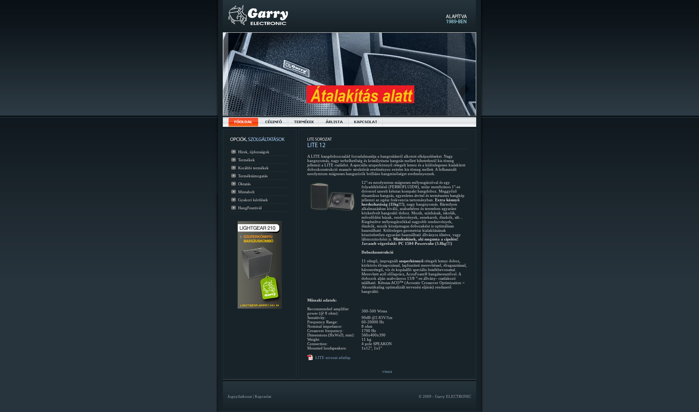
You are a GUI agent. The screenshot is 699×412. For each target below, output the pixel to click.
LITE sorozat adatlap (333, 357)
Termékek (246, 160)
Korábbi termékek (253, 168)
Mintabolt (246, 192)
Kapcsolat (263, 396)
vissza (387, 371)
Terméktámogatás (253, 176)
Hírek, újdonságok (253, 152)
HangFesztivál (250, 208)
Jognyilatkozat (240, 396)
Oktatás (244, 184)
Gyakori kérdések (253, 200)
